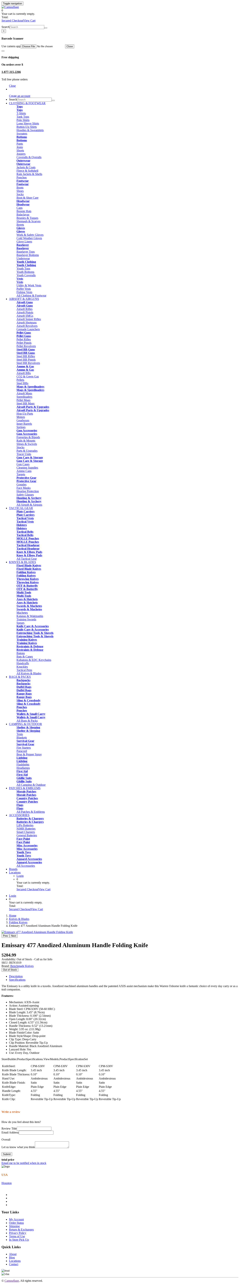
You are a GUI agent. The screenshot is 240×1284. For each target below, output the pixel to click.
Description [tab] (16, 976)
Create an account (19, 95)
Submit (7, 1154)
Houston (7, 1183)
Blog (12, 1257)
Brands (13, 869)
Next (13, 935)
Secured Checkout (12, 20)
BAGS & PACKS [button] (20, 676)
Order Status (16, 1222)
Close (70, 46)
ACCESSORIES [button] (19, 815)
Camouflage (11, 1280)
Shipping (14, 1226)
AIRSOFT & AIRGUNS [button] (24, 298)
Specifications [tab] (17, 979)
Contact (13, 1264)
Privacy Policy (17, 1233)
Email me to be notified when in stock (24, 1163)
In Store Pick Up (19, 1239)
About (12, 1254)
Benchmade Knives (22, 966)
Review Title (9, 1128)
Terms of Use (17, 1236)
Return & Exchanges (21, 1229)
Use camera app (11, 46)
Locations (15, 872)
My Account (16, 1219)
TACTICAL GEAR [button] (21, 508)
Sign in (13, 89)
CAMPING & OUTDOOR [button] (25, 724)
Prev (5, 935)
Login (20, 875)
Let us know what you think (18, 1147)
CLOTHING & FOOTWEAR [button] (27, 103)
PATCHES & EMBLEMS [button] (24, 788)
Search (6, 26)
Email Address (10, 1132)
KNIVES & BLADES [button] (22, 562)
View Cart (29, 20)
